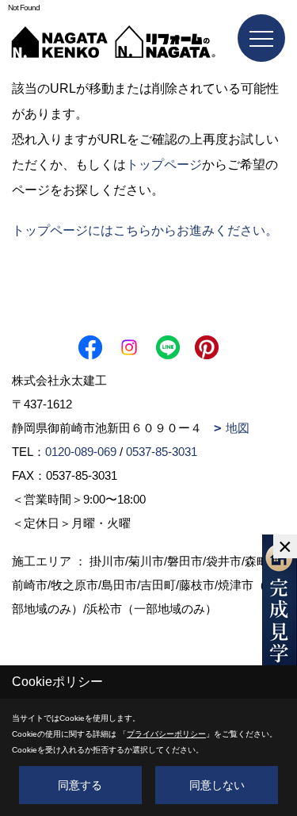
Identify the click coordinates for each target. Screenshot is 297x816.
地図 (237, 428)
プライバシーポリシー (166, 734)
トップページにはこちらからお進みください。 (145, 230)
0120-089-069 (80, 451)
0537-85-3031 (161, 451)
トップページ (164, 164)
